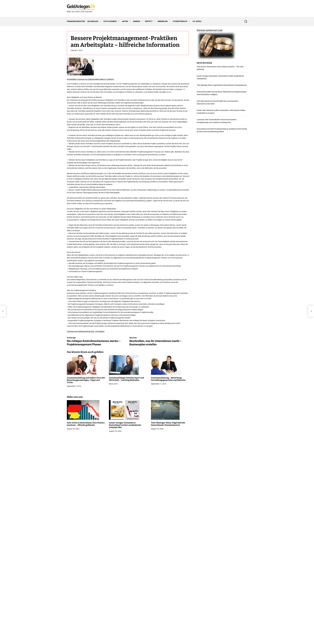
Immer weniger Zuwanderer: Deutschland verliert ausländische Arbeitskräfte (125, 425)
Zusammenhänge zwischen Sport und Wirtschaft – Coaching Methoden (126, 379)
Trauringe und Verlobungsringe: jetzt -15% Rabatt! (86, 331)
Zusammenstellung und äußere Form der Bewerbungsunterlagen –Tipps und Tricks (86, 380)
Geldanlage (92, 21)
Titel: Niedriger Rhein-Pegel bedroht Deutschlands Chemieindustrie (168, 424)
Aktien (125, 21)
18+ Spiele (196, 21)
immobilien (163, 21)
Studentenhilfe (180, 21)
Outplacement (110, 21)
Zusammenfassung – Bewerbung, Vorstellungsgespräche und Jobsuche (168, 379)
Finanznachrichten (76, 21)
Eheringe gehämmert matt (209, 30)
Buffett (148, 21)
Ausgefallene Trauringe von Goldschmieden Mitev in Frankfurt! (90, 79)
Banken (136, 21)
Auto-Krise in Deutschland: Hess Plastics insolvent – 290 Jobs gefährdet (86, 424)
